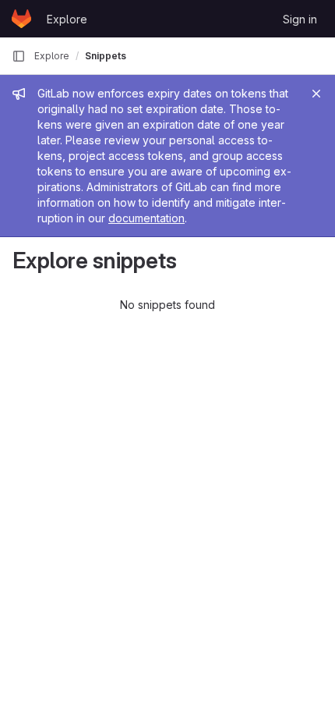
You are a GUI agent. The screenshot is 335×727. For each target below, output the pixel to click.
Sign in (300, 19)
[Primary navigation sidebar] (18, 56)
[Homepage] (21, 18)
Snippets (105, 56)
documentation (146, 218)
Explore (67, 19)
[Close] (316, 93)
